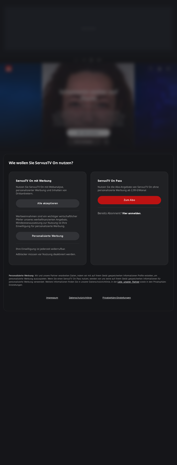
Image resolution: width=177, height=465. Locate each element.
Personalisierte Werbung (47, 235)
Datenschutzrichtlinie (80, 298)
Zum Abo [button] (129, 199)
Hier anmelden (131, 213)
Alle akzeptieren (47, 203)
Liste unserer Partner (128, 282)
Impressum (52, 298)
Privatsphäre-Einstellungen (117, 298)
